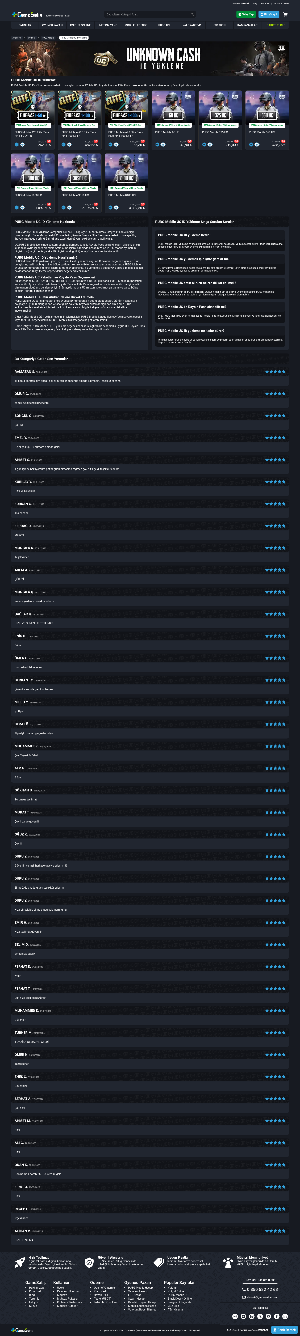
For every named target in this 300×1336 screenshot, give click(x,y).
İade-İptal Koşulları (105, 1302)
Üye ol (61, 1287)
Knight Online (176, 1291)
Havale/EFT (101, 1295)
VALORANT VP (192, 25)
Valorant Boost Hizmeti (142, 1309)
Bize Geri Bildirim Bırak (260, 1280)
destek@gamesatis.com (262, 1297)
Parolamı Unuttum (68, 1291)
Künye (33, 1306)
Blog (255, 3)
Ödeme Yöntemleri (105, 1287)
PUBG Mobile (48, 38)
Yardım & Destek (281, 3)
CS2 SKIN (220, 25)
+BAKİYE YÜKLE (275, 25)
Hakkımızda (36, 1287)
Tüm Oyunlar (176, 1309)
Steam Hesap (136, 1298)
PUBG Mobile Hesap (140, 1287)
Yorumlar (265, 3)
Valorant (173, 1287)
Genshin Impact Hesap (142, 1302)
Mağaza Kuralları (67, 1306)
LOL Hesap (134, 1295)
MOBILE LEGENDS (136, 25)
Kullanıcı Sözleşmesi (69, 1302)
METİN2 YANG (108, 25)
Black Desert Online (180, 1298)
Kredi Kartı (100, 1291)
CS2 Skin (173, 1306)
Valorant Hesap (137, 1291)
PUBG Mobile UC (61, 320)
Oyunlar (31, 38)
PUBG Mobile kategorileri (96, 316)
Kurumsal (35, 1291)
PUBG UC (164, 25)
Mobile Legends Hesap (142, 1306)
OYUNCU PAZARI (52, 25)
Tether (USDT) (102, 1298)
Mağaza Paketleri (240, 3)
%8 (49, 141)
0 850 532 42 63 (262, 1289)
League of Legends (179, 1302)
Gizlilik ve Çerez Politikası (167, 1330)
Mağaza (62, 1295)
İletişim (33, 1302)
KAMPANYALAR (247, 25)
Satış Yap (248, 14)
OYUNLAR (25, 25)
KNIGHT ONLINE (80, 25)
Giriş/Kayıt (270, 14)
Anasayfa (17, 38)
